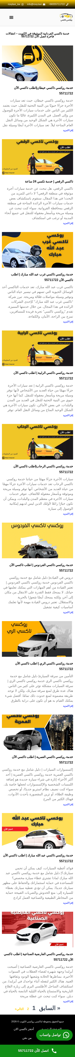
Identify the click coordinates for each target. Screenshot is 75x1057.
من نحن (27, 1037)
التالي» (19, 1009)
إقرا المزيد (68, 130)
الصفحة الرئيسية (52, 1029)
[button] (11, 17)
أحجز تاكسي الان (24, 1029)
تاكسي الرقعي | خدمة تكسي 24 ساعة (49, 181)
